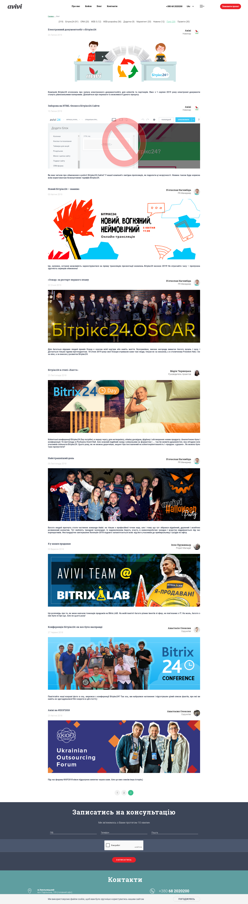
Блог (99, 6)
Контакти (112, 6)
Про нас (76, 6)
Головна (51, 16)
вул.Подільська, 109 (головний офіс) (54, 891)
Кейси (88, 6)
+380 (174, 891)
